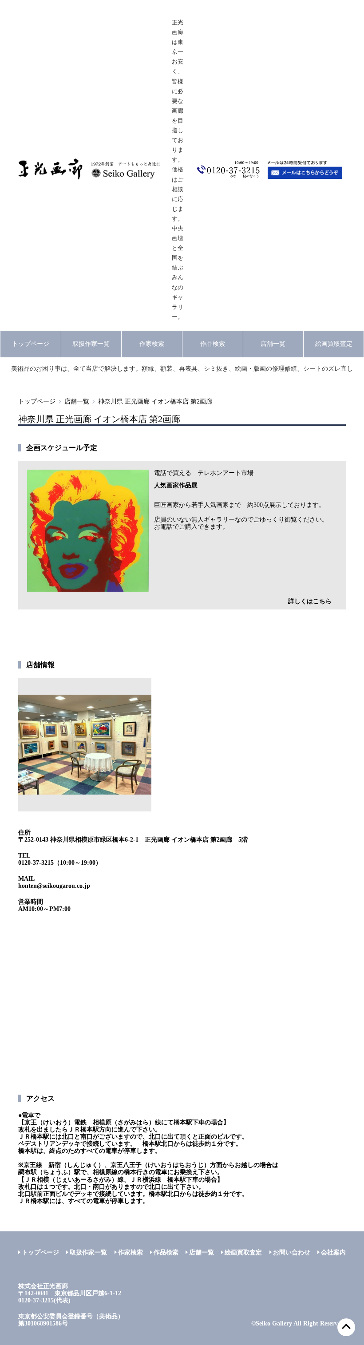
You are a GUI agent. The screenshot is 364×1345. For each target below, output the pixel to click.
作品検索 (212, 343)
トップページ (30, 343)
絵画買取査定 (333, 343)
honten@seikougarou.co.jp (54, 885)
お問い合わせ (291, 1252)
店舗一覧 (273, 343)
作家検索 (151, 343)
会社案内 (333, 1252)
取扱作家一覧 (91, 343)
